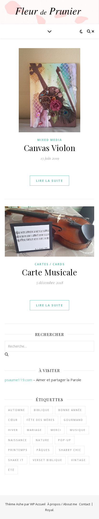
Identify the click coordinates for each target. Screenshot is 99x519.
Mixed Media (49, 140)
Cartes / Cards (50, 264)
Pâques (43, 450)
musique (78, 430)
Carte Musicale (49, 272)
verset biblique (47, 460)
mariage (34, 430)
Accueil (40, 504)
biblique (42, 410)
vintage (78, 460)
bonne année (70, 410)
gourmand (73, 420)
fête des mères (41, 420)
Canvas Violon (49, 147)
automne (16, 410)
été (11, 470)
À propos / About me (62, 504)
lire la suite (49, 180)
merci (56, 430)
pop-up (64, 440)
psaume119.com (18, 379)
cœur (13, 420)
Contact (84, 504)
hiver (13, 430)
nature (42, 440)
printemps (18, 450)
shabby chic (70, 450)
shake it (16, 460)
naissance (17, 440)
